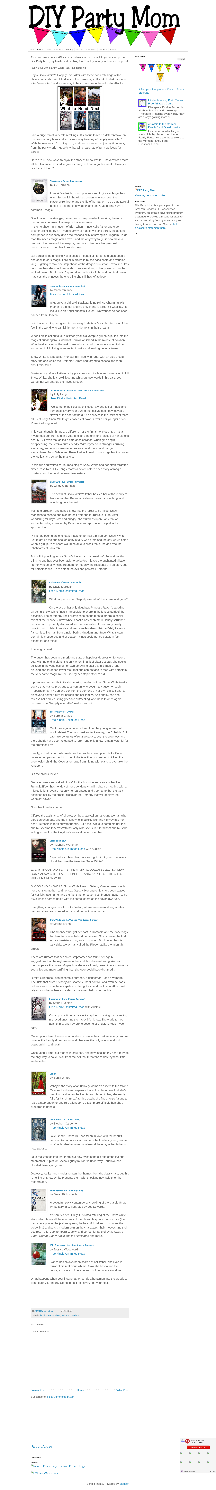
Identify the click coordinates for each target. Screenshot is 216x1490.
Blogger (123, 1483)
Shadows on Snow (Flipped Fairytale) (67, 999)
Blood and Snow (58, 841)
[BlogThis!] (64, 1311)
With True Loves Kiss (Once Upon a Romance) (72, 1245)
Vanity (53, 1074)
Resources (79, 50)
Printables (40, 50)
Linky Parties (103, 50)
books (43, 1315)
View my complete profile (150, 195)
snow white (54, 1315)
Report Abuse (42, 1446)
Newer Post (38, 1390)
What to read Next (71, 1315)
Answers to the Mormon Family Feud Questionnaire (164, 125)
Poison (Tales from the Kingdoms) (66, 1190)
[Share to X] (66, 1311)
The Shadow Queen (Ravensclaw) (66, 181)
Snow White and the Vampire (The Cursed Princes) (74, 920)
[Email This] (62, 1311)
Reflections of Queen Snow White (65, 582)
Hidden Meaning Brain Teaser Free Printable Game (165, 102)
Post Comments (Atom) (61, 1396)
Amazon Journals (91, 50)
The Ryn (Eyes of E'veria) (62, 712)
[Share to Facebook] (69, 1311)
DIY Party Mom (146, 190)
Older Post (122, 1390)
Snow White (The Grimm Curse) (65, 1120)
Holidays (48, 50)
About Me (113, 50)
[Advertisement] (159, 167)
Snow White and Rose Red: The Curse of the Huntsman (77, 390)
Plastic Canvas (58, 50)
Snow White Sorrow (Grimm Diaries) (67, 286)
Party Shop (69, 50)
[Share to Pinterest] (71, 1311)
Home (80, 1390)
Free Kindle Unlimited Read (67, 294)
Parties (32, 50)
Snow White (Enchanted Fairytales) (67, 482)
